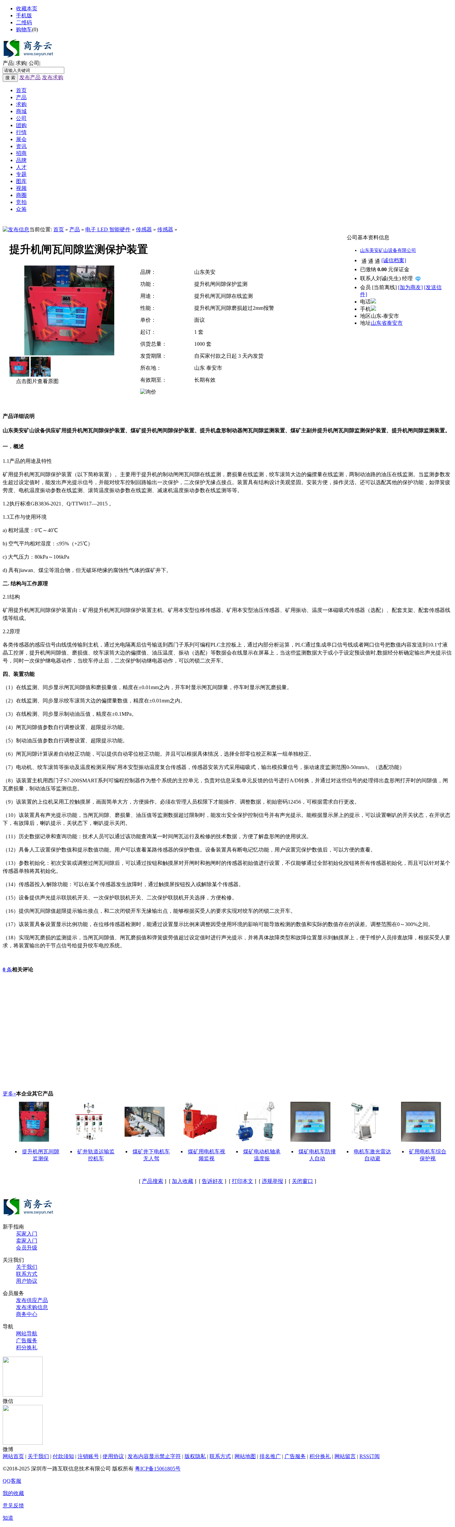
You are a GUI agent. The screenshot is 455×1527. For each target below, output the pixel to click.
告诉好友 (212, 1181)
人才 (21, 167)
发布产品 (30, 77)
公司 (34, 63)
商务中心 (26, 1314)
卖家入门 (26, 1240)
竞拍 (21, 202)
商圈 (21, 195)
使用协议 (113, 1456)
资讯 (21, 146)
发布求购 (52, 77)
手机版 (24, 15)
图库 (21, 181)
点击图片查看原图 (37, 381)
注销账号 (88, 1456)
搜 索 (10, 77)
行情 (21, 132)
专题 (21, 174)
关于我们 (26, 1267)
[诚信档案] (393, 260)
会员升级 (26, 1247)
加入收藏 (182, 1181)
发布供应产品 (32, 1300)
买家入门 (26, 1234)
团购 (21, 125)
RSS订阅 (369, 1456)
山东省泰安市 (387, 323)
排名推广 (270, 1456)
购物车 (24, 29)
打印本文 (242, 1181)
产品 (8, 63)
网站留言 (345, 1456)
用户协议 (26, 1281)
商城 (21, 111)
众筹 (21, 209)
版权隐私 (195, 1456)
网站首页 (13, 1456)
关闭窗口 (302, 1181)
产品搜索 (152, 1181)
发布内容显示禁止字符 (154, 1456)
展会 (21, 139)
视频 (21, 188)
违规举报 (272, 1181)
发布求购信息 (32, 1307)
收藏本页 (26, 8)
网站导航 (26, 1333)
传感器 (144, 229)
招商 (21, 153)
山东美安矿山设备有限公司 (388, 250)
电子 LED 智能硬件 (108, 229)
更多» (9, 1093)
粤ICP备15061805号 (158, 1468)
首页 (21, 90)
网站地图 (245, 1456)
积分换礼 (26, 1347)
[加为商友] (410, 287)
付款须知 (63, 1456)
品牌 (21, 160)
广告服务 (26, 1340)
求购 (21, 63)
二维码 (24, 22)
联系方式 (26, 1274)
